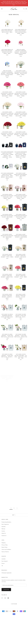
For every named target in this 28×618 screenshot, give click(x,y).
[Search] (24, 8)
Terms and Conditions (6, 549)
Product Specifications (6, 522)
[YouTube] (8, 598)
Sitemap (3, 528)
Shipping (3, 542)
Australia (3, 559)
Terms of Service (5, 551)
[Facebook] (2, 598)
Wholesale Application (7, 572)
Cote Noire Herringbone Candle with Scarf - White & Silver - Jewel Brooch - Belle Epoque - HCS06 (7, 176)
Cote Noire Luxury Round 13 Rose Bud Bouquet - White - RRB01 (7, 255)
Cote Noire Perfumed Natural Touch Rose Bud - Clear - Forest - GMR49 (7, 415)
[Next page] (17, 508)
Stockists (3, 526)
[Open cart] (26, 8)
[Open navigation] (1, 8)
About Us (4, 533)
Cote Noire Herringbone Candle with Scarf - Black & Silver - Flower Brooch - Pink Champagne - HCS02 (7, 154)
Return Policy (4, 547)
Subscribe (6, 589)
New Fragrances (5, 524)
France (3, 563)
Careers (3, 531)
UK (2, 565)
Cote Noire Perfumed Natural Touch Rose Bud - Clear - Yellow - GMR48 (7, 395)
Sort (13, 514)
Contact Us (4, 535)
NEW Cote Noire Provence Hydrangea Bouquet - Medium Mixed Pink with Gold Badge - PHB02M (21, 52)
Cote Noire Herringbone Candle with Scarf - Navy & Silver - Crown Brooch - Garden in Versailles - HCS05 (21, 154)
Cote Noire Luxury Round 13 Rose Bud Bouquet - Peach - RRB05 (21, 275)
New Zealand (4, 561)
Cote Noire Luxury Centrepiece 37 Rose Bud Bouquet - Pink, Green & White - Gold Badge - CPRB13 (21, 437)
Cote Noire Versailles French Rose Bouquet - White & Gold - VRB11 (7, 31)
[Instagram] (5, 598)
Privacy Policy (5, 545)
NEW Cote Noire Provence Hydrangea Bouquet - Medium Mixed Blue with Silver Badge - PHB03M (7, 73)
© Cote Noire (14, 603)
